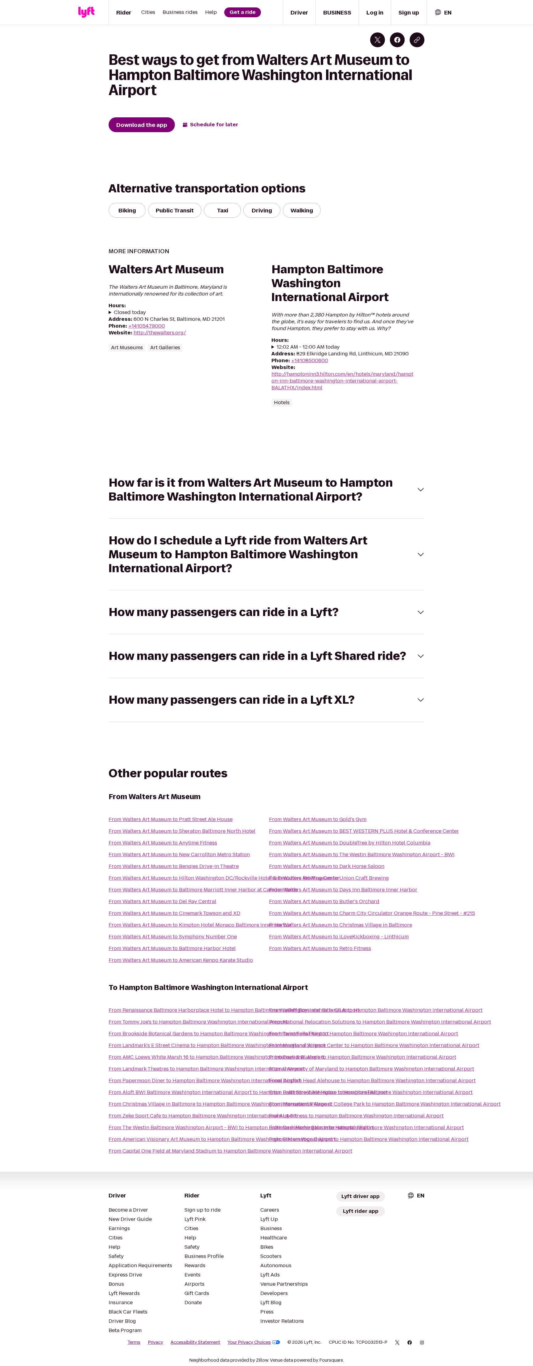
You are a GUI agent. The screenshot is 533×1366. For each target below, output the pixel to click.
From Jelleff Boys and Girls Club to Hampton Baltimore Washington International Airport (375, 1010)
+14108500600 (309, 360)
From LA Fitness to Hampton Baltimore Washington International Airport (356, 1115)
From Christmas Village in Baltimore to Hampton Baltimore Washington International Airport (220, 1104)
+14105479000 (146, 325)
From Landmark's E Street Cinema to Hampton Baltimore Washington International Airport (217, 1045)
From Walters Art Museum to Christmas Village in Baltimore (340, 924)
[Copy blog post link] (417, 39)
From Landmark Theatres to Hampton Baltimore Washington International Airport (207, 1068)
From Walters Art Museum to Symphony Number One (173, 936)
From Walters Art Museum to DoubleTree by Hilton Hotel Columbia (349, 842)
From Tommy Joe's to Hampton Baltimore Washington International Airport (198, 1021)
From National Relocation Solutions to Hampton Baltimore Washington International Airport (380, 1021)
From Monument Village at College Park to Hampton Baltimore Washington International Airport (385, 1104)
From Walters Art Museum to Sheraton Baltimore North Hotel (182, 831)
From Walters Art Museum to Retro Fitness (320, 948)
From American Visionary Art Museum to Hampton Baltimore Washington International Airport (222, 1139)
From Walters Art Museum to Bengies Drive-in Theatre (174, 866)
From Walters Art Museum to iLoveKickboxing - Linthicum (339, 936)
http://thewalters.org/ (160, 332)
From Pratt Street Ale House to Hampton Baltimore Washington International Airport (371, 1092)
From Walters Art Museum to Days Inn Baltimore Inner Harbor (343, 889)
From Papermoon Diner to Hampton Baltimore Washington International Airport (205, 1080)
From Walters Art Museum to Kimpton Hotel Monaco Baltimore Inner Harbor (200, 924)
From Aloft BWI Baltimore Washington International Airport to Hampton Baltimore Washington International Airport (248, 1092)
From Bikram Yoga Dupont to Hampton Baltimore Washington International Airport (369, 1139)
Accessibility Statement (195, 1342)
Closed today (130, 312)
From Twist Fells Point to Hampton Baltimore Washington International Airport (363, 1033)
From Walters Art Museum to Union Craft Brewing (329, 878)
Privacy (155, 1342)
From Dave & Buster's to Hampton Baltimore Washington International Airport (362, 1057)
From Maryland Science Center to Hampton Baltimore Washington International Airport (374, 1045)
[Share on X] (377, 39)
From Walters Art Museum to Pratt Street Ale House (171, 819)
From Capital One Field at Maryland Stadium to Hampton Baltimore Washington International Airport (230, 1150)
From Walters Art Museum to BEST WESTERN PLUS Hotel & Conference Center (364, 831)
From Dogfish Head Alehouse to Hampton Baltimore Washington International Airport (372, 1080)
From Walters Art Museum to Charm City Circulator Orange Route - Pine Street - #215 (372, 913)
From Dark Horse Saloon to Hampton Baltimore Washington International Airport (366, 1127)
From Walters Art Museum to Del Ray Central (162, 901)
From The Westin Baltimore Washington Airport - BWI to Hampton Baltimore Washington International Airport (241, 1127)
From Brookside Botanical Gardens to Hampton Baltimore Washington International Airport (219, 1033)
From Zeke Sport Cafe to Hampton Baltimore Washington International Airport (203, 1115)
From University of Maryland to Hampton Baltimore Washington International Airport (371, 1068)
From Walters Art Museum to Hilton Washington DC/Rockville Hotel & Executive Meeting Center (224, 878)
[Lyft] (86, 12)
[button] (266, 490)
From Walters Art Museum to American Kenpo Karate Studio (181, 960)
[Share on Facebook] (397, 39)
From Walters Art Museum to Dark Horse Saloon (326, 866)
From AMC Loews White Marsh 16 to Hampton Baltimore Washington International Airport (216, 1057)
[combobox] (443, 12)
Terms (133, 1342)
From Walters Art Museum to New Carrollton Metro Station (179, 854)
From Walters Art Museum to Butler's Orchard (324, 901)
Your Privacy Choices (249, 1342)
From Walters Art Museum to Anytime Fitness (163, 842)
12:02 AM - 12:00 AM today (308, 347)
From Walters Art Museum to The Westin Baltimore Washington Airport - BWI (362, 854)
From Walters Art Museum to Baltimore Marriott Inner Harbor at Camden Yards (203, 889)
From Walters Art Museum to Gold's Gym (317, 819)
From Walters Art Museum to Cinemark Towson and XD (174, 913)
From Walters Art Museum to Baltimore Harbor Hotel (172, 948)
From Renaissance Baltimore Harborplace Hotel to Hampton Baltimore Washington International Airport (234, 1010)
